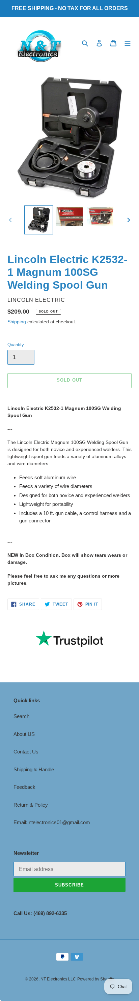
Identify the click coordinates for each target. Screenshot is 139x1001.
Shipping (16, 321)
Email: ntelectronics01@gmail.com (51, 822)
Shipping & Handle (33, 769)
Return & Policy (30, 805)
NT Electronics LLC (58, 979)
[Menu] (127, 43)
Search (21, 716)
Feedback (24, 787)
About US (24, 734)
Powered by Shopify (95, 979)
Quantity (15, 344)
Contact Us (25, 751)
